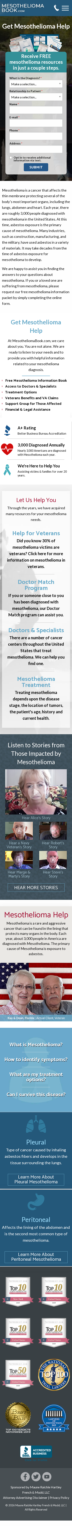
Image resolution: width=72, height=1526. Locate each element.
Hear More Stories (36, 888)
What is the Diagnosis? (24, 78)
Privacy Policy (59, 1497)
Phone (13, 130)
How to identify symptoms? (36, 1059)
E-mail (13, 117)
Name (13, 104)
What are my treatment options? (36, 1077)
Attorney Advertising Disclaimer (25, 1497)
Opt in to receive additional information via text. (32, 159)
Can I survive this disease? (36, 1094)
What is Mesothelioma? (36, 1044)
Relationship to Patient (25, 91)
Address (15, 143)
